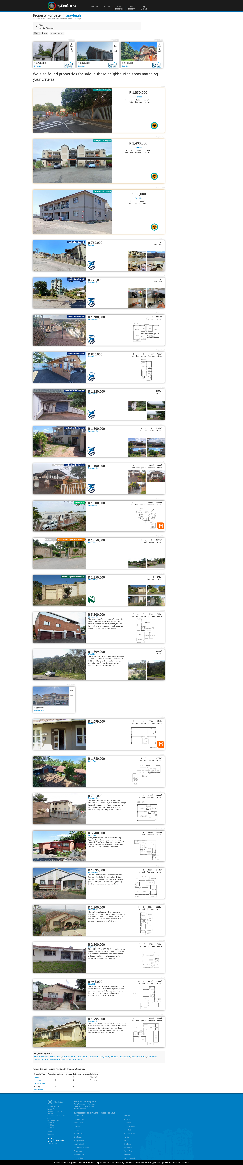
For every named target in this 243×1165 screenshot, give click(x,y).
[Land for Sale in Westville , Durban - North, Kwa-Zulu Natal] (59, 665)
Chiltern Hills (68, 1056)
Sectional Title (39, 1083)
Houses (36, 1077)
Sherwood (138, 97)
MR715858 (160, 86)
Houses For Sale (53, 1107)
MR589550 (160, 829)
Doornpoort (78, 1116)
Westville (91, 654)
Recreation (124, 1056)
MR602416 (114, 40)
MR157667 (160, 350)
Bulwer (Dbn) (79, 1133)
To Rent (107, 6)
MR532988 (160, 903)
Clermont (93, 1056)
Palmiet (91, 245)
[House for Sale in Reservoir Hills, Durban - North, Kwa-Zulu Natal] (59, 404)
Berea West (92, 542)
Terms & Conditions (54, 1111)
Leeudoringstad (129, 1158)
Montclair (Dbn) (129, 1133)
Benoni (126, 1140)
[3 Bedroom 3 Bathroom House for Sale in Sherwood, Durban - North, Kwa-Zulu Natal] (59, 957)
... (118, 628)
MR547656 (160, 866)
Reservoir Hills (93, 282)
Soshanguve (78, 1123)
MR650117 (160, 238)
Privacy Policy (52, 1109)
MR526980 (160, 573)
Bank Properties (119, 7)
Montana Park (79, 1119)
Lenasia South (79, 1158)
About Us (50, 1123)
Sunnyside (127, 1123)
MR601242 (160, 791)
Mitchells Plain (79, 1155)
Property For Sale (39, 18)
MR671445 (160, 499)
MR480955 (160, 940)
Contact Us (51, 1127)
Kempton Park (79, 1140)
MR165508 (160, 610)
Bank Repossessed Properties (84, 1104)
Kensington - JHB (129, 1126)
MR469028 (160, 1014)
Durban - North (66, 18)
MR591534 (71, 684)
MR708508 (160, 717)
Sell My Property (80, 1109)
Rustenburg (78, 1151)
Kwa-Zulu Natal (54, 18)
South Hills (127, 1130)
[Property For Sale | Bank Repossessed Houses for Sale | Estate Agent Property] (61, 5)
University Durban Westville (47, 1059)
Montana (127, 1116)
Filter (41, 25)
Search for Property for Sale (84, 1106)
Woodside (77, 1059)
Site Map (50, 1114)
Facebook (50, 1134)
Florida (126, 1137)
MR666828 (71, 40)
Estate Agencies (53, 1120)
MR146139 (160, 647)
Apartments (38, 1080)
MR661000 (160, 188)
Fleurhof (77, 1126)
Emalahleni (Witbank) (81, 1148)
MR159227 (160, 424)
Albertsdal (127, 1155)
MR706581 (160, 754)
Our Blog (50, 1125)
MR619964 (160, 536)
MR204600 (160, 387)
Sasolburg (127, 1144)
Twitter (49, 1132)
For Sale (95, 6)
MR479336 (160, 977)
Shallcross (78, 1137)
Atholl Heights (41, 1056)
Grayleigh (73, 15)
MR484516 (158, 40)
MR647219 (160, 275)
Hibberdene (128, 1148)
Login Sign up (144, 7)
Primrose (77, 1130)
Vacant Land (38, 1090)
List (37, 33)
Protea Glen (128, 1151)
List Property (131, 7)
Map (45, 33)
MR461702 (160, 461)
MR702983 (160, 137)
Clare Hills (138, 198)
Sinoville (127, 1119)
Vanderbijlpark (79, 1144)
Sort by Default (56, 33)
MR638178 (160, 313)
